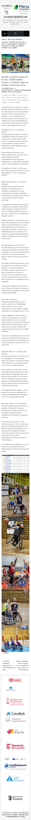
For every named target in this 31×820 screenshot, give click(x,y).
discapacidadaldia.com (15, 17)
